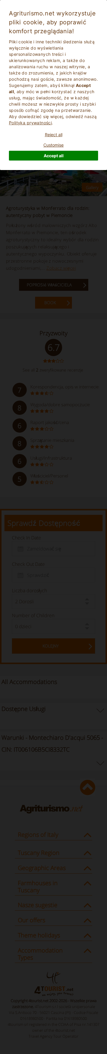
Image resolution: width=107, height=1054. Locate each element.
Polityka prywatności (30, 122)
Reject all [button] (53, 134)
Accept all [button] (54, 155)
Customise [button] (53, 144)
